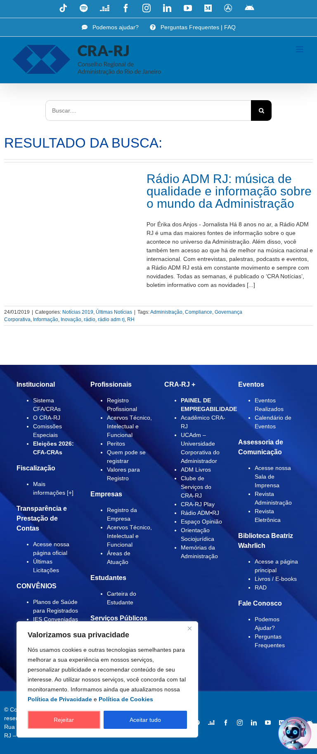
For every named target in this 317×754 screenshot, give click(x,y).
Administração (166, 312)
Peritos (116, 443)
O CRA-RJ (46, 417)
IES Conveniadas (55, 619)
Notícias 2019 (77, 312)
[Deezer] (211, 723)
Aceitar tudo (145, 719)
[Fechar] (189, 628)
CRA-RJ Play (198, 504)
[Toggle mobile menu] (300, 49)
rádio (89, 319)
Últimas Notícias (114, 312)
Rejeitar (64, 719)
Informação (45, 319)
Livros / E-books (276, 578)
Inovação (71, 319)
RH (131, 319)
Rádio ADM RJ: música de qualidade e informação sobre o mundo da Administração (229, 191)
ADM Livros (196, 469)
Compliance (198, 312)
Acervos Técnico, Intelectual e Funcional (129, 426)
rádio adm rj (111, 319)
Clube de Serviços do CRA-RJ (196, 487)
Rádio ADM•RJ (200, 513)
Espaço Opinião (201, 521)
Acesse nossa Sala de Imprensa (273, 477)
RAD (261, 587)
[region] (107, 679)
